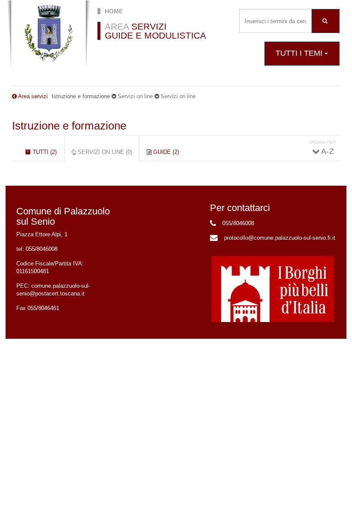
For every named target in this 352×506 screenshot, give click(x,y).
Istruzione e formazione (69, 125)
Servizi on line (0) (107, 155)
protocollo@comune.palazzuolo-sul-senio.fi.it (279, 238)
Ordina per (322, 142)
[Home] (48, 34)
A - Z (327, 151)
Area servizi (33, 96)
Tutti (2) (44, 152)
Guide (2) (165, 152)
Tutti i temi (300, 53)
